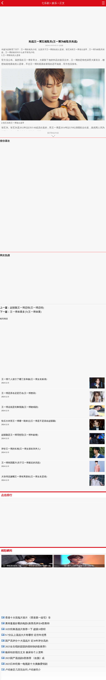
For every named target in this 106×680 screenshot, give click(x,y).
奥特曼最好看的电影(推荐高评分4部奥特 (27, 623)
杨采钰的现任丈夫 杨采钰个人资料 (24, 652)
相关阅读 (4, 319)
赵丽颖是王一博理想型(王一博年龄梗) (19, 435)
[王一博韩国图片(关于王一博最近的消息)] (97, 471)
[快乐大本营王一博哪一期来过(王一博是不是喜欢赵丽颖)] (97, 430)
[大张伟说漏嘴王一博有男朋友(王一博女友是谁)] (97, 485)
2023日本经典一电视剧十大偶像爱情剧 (26, 664)
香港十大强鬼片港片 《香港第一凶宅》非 (28, 617)
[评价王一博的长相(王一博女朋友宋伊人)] (97, 457)
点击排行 (6, 495)
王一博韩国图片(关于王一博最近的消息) (20, 462)
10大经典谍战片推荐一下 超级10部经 (25, 629)
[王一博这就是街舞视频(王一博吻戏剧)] (97, 416)
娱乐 (54, 3)
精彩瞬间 (6, 550)
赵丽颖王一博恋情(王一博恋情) (27, 307)
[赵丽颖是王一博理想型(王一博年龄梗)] (97, 443)
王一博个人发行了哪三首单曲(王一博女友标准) (24, 379)
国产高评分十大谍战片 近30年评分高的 (26, 640)
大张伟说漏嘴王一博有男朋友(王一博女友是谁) (24, 476)
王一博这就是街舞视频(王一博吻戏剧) (19, 407)
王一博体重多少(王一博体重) (25, 311)
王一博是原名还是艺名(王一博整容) (18, 393)
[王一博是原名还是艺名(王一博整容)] (97, 402)
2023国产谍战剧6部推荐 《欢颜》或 (24, 658)
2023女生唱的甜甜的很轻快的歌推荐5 (25, 646)
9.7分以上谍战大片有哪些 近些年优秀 (25, 635)
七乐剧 (45, 3)
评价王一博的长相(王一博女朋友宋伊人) (20, 449)
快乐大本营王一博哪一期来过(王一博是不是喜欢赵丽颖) (28, 421)
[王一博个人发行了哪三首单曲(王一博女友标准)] (97, 388)
